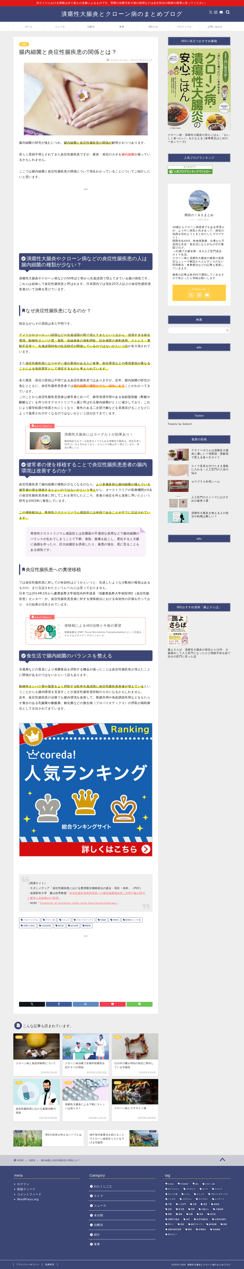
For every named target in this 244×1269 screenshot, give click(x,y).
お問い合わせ (215, 26)
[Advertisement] (85, 219)
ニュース (60, 26)
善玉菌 (181, 1209)
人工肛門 (182, 1204)
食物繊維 (216, 1229)
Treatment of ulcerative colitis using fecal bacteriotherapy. (78, 902)
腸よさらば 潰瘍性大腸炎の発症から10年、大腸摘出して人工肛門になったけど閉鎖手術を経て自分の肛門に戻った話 (199, 653)
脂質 (182, 1224)
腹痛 (225, 1224)
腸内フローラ (196, 1224)
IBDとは (153, 26)
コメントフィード (29, 1194)
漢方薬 (213, 1214)
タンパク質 (172, 1194)
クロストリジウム (31, 920)
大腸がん (205, 1209)
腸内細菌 (74, 926)
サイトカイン (173, 1189)
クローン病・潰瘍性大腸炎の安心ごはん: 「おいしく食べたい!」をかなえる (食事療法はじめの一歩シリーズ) (199, 138)
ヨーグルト (203, 1199)
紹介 (97, 1234)
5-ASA (171, 1184)
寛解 (170, 1214)
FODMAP (184, 1184)
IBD (196, 1184)
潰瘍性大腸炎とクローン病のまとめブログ (122, 14)
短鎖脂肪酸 (46, 926)
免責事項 (49, 1264)
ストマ (98, 1195)
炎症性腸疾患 (202, 1219)
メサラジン (187, 1199)
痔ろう (171, 1224)
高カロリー (172, 1234)
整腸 (180, 1214)
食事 (121, 26)
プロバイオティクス (84, 920)
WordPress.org (28, 1199)
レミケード (219, 1199)
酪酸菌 (87, 926)
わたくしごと (103, 1186)
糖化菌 (60, 926)
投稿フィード (26, 1189)
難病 (190, 1229)
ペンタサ (172, 1199)
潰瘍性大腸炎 (29, 926)
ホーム (29, 26)
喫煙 (193, 1209)
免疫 (170, 1209)
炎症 (188, 1219)
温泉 (201, 1214)
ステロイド (191, 1189)
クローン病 (50, 920)
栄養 (191, 1214)
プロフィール (184, 26)
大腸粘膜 (219, 1209)
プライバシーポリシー (27, 1264)
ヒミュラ (200, 1194)
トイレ (187, 1194)
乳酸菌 (103, 920)
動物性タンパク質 (133, 920)
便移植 (115, 920)
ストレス (65, 920)
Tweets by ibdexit (180, 424)
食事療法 (202, 1229)
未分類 (98, 1215)
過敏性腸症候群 (174, 1229)
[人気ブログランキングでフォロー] (199, 169)
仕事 (195, 1204)
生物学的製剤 (220, 1219)
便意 (205, 1204)
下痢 (170, 1204)
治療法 (91, 26)
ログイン (23, 1184)
